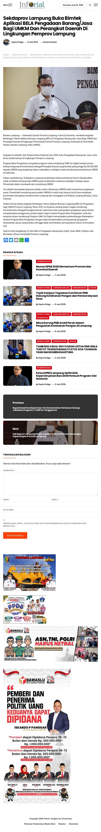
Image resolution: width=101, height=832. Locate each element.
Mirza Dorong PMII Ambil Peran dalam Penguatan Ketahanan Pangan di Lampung (64, 324)
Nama (6, 500)
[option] (32, 826)
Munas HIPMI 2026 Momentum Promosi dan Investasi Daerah (63, 268)
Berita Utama (43, 288)
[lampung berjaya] (29, 572)
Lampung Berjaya (61, 288)
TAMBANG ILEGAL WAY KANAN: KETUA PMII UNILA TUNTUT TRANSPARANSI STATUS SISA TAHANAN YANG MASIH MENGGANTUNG (66, 349)
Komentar (9, 470)
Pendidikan (42, 318)
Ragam (93, 288)
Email (55, 500)
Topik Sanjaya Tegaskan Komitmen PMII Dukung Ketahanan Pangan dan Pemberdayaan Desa (67, 296)
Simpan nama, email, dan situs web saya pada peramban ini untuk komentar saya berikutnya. (44, 524)
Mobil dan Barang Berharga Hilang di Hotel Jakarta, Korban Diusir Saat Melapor (36, 827)
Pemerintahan (50, 42)
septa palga (17, 42)
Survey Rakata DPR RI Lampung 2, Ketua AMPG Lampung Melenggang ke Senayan (73, 827)
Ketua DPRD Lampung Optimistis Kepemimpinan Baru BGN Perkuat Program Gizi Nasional (66, 376)
